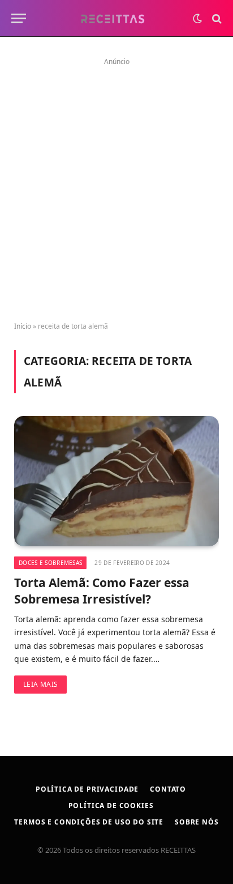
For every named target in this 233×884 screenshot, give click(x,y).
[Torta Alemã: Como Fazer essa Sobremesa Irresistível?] (116, 481)
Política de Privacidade (87, 789)
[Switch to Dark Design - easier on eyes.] (197, 19)
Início (22, 326)
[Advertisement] (116, 186)
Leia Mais (40, 684)
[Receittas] (112, 18)
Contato (168, 789)
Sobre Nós (197, 822)
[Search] (216, 18)
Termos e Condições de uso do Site (88, 822)
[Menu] (18, 18)
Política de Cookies (111, 805)
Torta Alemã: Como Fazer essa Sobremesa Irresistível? (101, 591)
